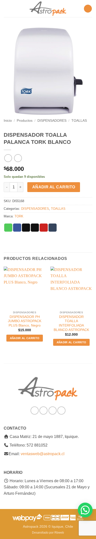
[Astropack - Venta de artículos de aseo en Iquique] (48, 8)
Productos (24, 120)
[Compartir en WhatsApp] (8, 228)
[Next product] (8, 158)
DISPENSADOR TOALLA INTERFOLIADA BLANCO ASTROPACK (71, 323)
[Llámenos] (61, 410)
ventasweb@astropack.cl (42, 454)
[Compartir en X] (26, 228)
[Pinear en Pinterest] (44, 228)
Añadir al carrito (53, 187)
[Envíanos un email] (52, 410)
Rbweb (59, 532)
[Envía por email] (35, 228)
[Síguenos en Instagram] (43, 410)
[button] (7, 8)
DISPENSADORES (51, 120)
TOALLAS (79, 120)
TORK (19, 216)
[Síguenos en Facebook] (35, 410)
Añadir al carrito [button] (25, 338)
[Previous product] (18, 158)
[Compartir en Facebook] (17, 228)
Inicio (8, 120)
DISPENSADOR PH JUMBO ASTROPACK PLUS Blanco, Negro (24, 321)
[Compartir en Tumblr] (52, 228)
